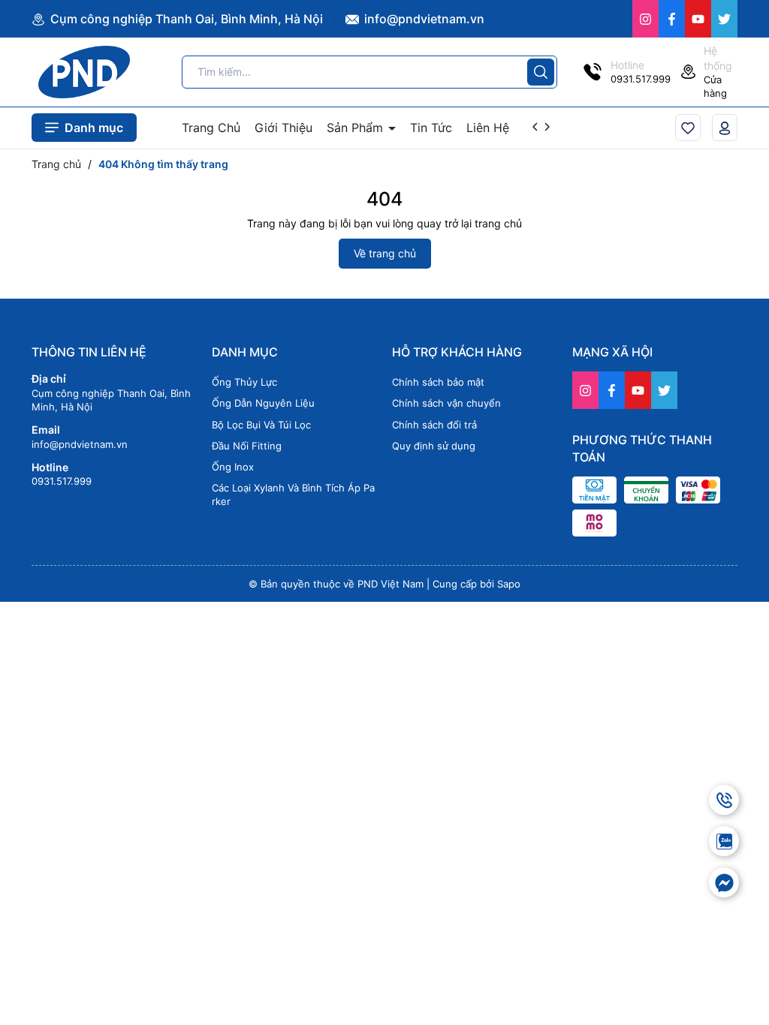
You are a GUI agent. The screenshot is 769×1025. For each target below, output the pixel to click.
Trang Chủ (211, 127)
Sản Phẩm (357, 127)
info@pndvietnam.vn (422, 18)
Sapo (508, 584)
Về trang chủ (385, 253)
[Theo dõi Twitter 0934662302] (724, 19)
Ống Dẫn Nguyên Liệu (263, 403)
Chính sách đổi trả (434, 425)
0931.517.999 (62, 481)
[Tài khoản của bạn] (724, 127)
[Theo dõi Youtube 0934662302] (698, 19)
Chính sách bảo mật (438, 382)
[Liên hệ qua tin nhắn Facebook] (724, 882)
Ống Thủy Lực (244, 382)
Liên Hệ (487, 127)
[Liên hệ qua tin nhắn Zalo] (724, 841)
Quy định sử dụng (433, 446)
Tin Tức (431, 127)
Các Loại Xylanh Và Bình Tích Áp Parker (293, 494)
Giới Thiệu (283, 127)
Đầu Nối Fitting (247, 446)
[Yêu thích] (688, 127)
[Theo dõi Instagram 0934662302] (645, 19)
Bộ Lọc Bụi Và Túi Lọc (261, 425)
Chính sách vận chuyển (446, 403)
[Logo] (84, 72)
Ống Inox (233, 467)
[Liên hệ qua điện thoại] (724, 800)
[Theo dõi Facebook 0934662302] (672, 19)
